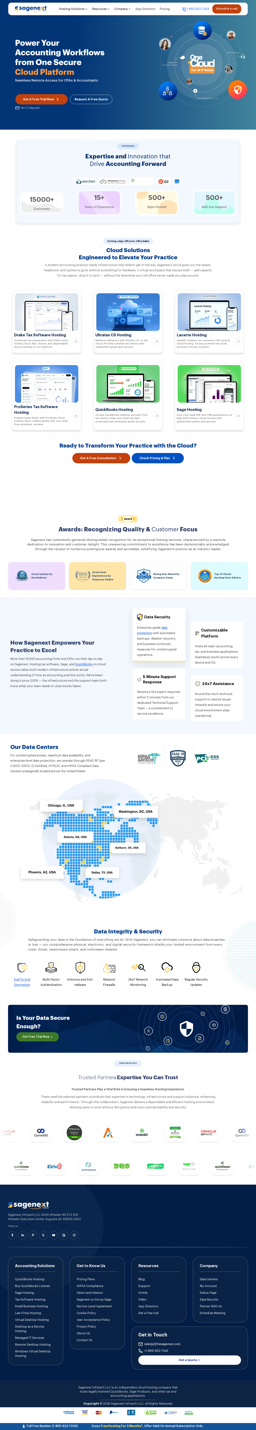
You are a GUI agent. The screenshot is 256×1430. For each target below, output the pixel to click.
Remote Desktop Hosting (33, 1344)
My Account (208, 1286)
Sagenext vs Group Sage (94, 1299)
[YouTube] (53, 1235)
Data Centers (209, 1279)
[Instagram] (74, 1235)
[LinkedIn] (22, 1235)
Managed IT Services (29, 1337)
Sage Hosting (24, 1292)
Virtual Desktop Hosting (32, 1319)
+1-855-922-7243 (156, 1350)
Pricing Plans (86, 1279)
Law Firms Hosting (28, 1313)
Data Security (209, 1299)
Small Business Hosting (31, 1306)
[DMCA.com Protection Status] (150, 1413)
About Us (83, 1333)
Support (144, 1286)
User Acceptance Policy (93, 1319)
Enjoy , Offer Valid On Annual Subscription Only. (147, 1426)
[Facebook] (12, 1235)
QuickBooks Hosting (29, 1279)
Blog (141, 1279)
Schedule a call (226, 9)
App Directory (145, 9)
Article (142, 1292)
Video (142, 1299)
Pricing (165, 9)
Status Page (208, 1292)
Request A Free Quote (91, 99)
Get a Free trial (148, 1313)
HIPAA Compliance (90, 1286)
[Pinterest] (33, 1235)
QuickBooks (84, 664)
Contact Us (84, 1340)
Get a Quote (188, 1360)
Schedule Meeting (212, 1313)
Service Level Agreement (94, 1306)
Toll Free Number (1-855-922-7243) (52, 1426)
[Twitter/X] (43, 1235)
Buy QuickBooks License (32, 1286)
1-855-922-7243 (198, 9)
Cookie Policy (86, 1313)
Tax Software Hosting (30, 1299)
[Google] (64, 1235)
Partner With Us (211, 1306)
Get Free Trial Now (35, 1036)
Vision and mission (90, 1292)
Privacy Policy (86, 1326)
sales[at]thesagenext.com (162, 1344)
